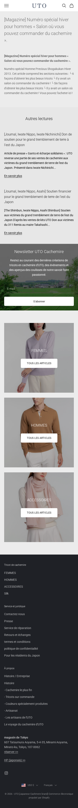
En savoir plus (13, 175)
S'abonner (39, 301)
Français (48, 785)
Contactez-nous (14, 614)
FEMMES (10, 573)
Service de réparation (17, 628)
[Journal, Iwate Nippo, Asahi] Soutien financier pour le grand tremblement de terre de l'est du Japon (37, 196)
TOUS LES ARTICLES (39, 363)
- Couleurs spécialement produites (26, 703)
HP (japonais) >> (14, 760)
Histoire (9, 683)
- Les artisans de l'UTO (18, 717)
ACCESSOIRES (13, 586)
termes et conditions (17, 641)
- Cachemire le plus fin (18, 690)
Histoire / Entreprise (17, 676)
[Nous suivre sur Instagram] (6, 773)
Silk (6, 593)
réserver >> (11, 751)
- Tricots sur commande (19, 697)
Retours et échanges (17, 635)
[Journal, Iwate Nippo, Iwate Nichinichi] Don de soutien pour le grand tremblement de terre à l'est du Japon (38, 139)
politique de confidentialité (21, 648)
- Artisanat (11, 710)
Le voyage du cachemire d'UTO (23, 724)
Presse (8, 621)
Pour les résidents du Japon (22, 655)
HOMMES (10, 579)
